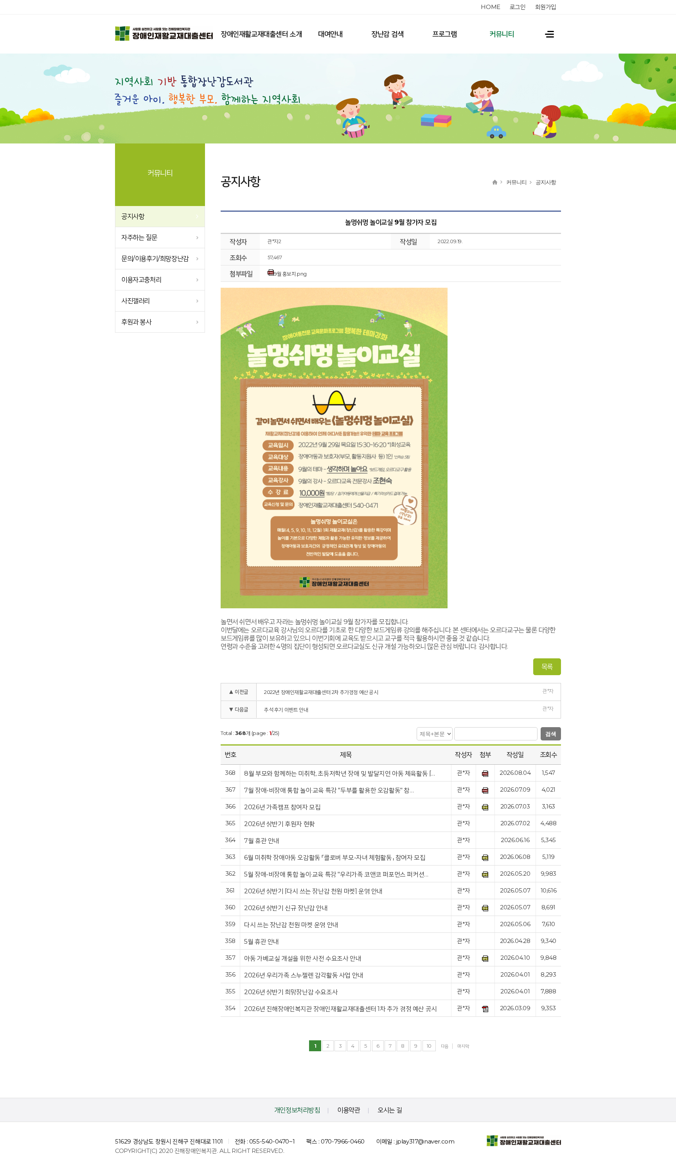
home (490, 7)
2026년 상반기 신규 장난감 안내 (285, 908)
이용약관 (348, 1110)
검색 (550, 734)
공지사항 (132, 216)
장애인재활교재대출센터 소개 (261, 34)
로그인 (518, 7)
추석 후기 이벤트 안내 (286, 709)
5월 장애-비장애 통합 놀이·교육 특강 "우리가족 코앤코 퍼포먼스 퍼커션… (336, 874)
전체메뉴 (546, 34)
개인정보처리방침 (297, 1110)
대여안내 (330, 34)
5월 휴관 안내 (261, 942)
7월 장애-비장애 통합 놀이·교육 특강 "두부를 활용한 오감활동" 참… (329, 790)
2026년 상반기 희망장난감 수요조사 (291, 992)
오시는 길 (390, 1110)
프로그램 (444, 34)
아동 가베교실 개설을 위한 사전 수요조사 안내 (302, 958)
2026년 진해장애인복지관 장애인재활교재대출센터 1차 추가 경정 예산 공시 (340, 1009)
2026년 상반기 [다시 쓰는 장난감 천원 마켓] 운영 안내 (313, 891)
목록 (547, 666)
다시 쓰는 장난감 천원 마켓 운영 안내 (291, 925)
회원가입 (545, 7)
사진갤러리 (135, 301)
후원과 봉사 (136, 322)
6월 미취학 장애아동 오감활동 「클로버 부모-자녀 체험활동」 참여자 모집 (334, 857)
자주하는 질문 (139, 237)
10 (429, 1046)
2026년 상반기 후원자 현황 (279, 824)
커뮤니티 (501, 34)
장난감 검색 (387, 34)
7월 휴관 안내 (261, 841)
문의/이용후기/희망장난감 (155, 258)
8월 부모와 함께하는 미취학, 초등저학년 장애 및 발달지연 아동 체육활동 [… (339, 773)
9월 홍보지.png (290, 274)
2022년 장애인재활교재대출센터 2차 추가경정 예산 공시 (321, 692)
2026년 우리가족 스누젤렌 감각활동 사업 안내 (303, 975)
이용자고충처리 (141, 279)
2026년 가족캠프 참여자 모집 (282, 807)
